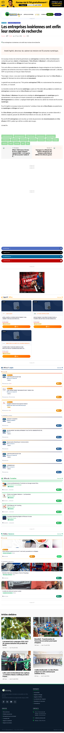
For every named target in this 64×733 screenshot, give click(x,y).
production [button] (24, 140)
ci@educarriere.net (40, 718)
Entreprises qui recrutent (9, 716)
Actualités (36, 692)
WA (60, 556)
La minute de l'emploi (40, 699)
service (39, 97)
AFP (7, 36)
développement (40, 95)
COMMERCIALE (11, 465)
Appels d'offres (38, 697)
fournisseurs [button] (40, 136)
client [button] (10, 143)
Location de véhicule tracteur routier (11, 591)
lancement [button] (33, 140)
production (33, 67)
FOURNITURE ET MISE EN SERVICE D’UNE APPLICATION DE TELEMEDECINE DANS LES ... (13, 347)
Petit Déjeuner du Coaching (14, 505)
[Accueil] (6, 14)
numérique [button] (15, 140)
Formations (37, 703)
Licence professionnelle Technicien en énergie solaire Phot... (23, 483)
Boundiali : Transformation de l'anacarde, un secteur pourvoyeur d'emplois (45, 641)
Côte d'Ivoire (33, 61)
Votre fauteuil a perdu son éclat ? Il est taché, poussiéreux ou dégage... (20, 551)
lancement (32, 78)
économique (45, 69)
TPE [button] (28, 143)
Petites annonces (7, 714)
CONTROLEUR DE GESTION (14, 376)
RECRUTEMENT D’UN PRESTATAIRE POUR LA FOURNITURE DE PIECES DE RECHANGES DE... (45, 318)
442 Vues (5, 679)
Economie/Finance (14, 23)
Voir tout (59, 297)
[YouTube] (11, 701)
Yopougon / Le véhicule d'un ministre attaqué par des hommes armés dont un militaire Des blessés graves (43, 152)
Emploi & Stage (38, 694)
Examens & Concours (39, 701)
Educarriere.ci (9, 729)
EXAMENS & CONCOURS (56, 14)
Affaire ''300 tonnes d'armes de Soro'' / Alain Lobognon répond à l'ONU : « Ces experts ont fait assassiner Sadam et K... (21, 153)
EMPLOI (20, 14)
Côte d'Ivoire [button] (30, 136)
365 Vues (36, 645)
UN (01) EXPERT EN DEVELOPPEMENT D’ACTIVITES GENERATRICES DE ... (25, 430)
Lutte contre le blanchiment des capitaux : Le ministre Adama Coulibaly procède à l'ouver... (16, 674)
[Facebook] (3, 701)
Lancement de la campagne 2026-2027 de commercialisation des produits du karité (15, 643)
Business (43, 61)
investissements (49, 119)
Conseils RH (6, 718)
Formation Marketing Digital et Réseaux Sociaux (19, 516)
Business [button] (41, 140)
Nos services (6, 712)
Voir (17, 326)
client (16, 61)
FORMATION (44, 14)
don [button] (23, 143)
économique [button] (51, 136)
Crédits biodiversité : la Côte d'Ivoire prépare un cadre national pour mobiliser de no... (46, 671)
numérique (26, 89)
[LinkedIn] (7, 701)
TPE (39, 82)
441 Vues (36, 676)
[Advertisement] (32, 179)
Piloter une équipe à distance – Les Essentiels (19, 494)
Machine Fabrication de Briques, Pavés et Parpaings (15, 573)
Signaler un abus (58, 729)
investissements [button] (7, 136)
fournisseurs (24, 61)
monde (40, 91)
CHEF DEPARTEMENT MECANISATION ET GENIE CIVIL (20, 390)
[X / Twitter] (15, 701)
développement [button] (19, 136)
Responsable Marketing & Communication (18, 442)
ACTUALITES (12, 14)
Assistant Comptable (12, 418)
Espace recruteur (7, 722)
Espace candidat (7, 720)
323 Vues (5, 647)
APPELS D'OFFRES (28, 14)
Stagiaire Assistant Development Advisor (17, 403)
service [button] (4, 143)
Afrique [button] (48, 140)
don (49, 89)
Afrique (19, 63)
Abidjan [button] (55, 140)
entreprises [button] (5, 140)
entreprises (35, 59)
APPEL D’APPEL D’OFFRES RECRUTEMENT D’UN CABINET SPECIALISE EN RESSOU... (14, 318)
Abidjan (3, 63)
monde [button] (17, 143)
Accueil (4, 23)
